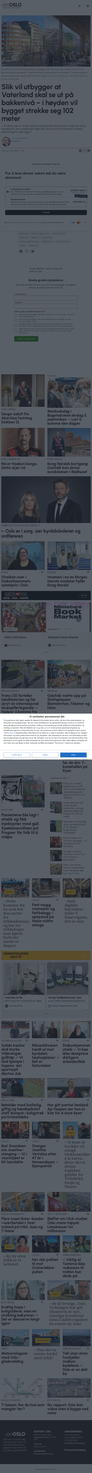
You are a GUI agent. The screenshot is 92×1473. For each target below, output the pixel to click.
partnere (47, 728)
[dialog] (46, 737)
